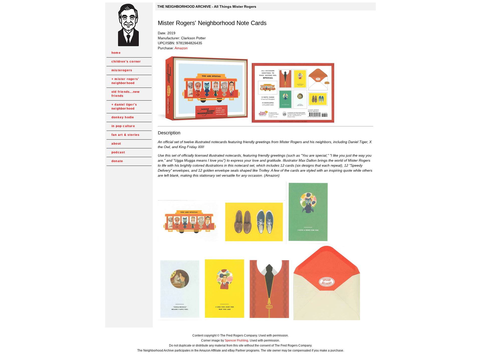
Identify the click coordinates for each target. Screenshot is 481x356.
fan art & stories (125, 135)
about (116, 143)
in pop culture (123, 126)
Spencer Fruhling (236, 340)
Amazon (181, 48)
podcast (118, 152)
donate (117, 161)
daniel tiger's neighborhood (124, 106)
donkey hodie (122, 117)
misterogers (121, 70)
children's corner (126, 61)
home (116, 53)
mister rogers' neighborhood (125, 81)
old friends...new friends (125, 94)
